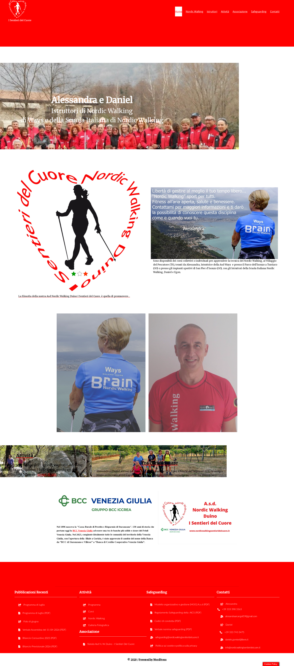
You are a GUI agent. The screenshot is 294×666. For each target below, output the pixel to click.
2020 (134, 659)
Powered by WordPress (152, 659)
